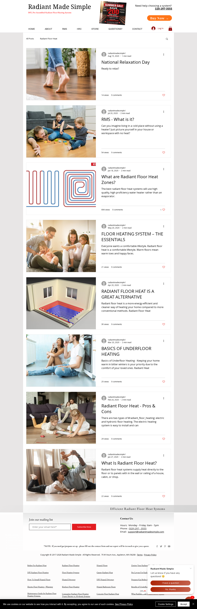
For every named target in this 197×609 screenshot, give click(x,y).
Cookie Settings (165, 604)
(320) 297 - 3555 (138, 528)
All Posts (30, 39)
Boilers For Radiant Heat (36, 565)
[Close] (193, 604)
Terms (140, 554)
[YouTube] (169, 546)
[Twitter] (161, 546)
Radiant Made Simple (59, 6)
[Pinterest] (165, 546)
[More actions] (165, 54)
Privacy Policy (150, 554)
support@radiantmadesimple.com (146, 531)
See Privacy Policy (124, 604)
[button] (170, 28)
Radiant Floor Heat (48, 39)
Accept (183, 604)
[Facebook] (157, 546)
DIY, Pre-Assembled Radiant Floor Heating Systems (49, 12)
